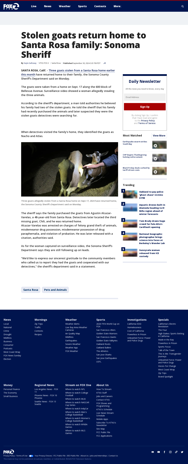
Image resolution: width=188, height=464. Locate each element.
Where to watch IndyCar (76, 408)
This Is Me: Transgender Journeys (169, 355)
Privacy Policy (148, 120)
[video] (159, 145)
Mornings (41, 319)
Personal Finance (12, 389)
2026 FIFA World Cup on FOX (107, 325)
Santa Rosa (56, 63)
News (7, 319)
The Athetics (102, 351)
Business (8, 341)
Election (7, 359)
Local (6, 323)
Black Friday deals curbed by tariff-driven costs (136, 168)
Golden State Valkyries (107, 340)
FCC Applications (104, 435)
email (152, 452)
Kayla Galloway (30, 63)
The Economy (10, 392)
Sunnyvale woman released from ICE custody (149, 253)
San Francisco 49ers (105, 330)
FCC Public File (103, 432)
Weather (71, 319)
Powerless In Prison (136, 334)
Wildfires (8, 337)
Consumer (8, 345)
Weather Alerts (72, 323)
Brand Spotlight (165, 376)
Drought (7, 334)
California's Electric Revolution (167, 325)
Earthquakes (71, 340)
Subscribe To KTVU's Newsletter (106, 424)
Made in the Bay (166, 339)
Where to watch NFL (75, 389)
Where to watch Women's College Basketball (77, 419)
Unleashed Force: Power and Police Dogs (139, 339)
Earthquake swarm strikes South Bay (135, 142)
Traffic (38, 327)
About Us (102, 385)
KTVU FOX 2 (44, 63)
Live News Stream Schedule (105, 414)
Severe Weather (72, 344)
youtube (158, 452)
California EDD (134, 323)
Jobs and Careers (104, 396)
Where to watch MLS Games (75, 432)
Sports (100, 319)
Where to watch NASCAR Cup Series (77, 403)
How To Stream (103, 389)
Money (8, 385)
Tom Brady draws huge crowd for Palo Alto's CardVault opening (152, 224)
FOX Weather (71, 351)
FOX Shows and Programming (103, 404)
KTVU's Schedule (104, 409)
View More (159, 135)
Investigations (136, 319)
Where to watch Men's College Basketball (76, 413)
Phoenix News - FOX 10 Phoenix (46, 396)
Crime (6, 330)
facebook (164, 452)
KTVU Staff (101, 392)
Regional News (44, 385)
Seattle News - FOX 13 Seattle (45, 403)
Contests (39, 330)
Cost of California (135, 330)
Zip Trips (39, 323)
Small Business (11, 396)
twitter (182, 452)
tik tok (176, 452)
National (8, 327)
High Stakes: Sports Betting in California (171, 335)
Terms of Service (146, 123)
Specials (163, 319)
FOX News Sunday (12, 355)
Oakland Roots (103, 344)
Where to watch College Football (76, 394)
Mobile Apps (102, 419)
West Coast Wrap (12, 352)
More (117, 6)
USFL (98, 361)
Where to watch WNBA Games (76, 425)
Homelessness (134, 327)
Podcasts (8, 348)
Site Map (100, 428)
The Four (162, 330)
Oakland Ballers (103, 347)
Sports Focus (164, 346)
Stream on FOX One (78, 385)
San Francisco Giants (106, 337)
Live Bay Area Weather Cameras (76, 328)
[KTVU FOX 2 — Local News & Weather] (13, 6)
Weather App (71, 347)
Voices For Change (167, 366)
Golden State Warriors (106, 333)
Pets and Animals (55, 290)
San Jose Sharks (103, 354)
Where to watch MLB (75, 398)
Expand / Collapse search (182, 6)
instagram (170, 452)
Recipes (38, 334)
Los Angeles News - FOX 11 (46, 390)
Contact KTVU (103, 399)
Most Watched (132, 135)
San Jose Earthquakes (106, 358)
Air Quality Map (72, 333)
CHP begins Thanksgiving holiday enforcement (135, 155)
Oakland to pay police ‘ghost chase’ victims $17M (151, 195)
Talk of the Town (166, 350)
